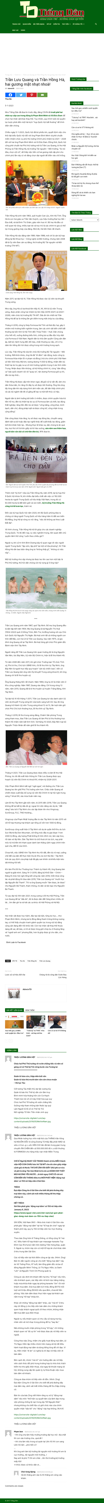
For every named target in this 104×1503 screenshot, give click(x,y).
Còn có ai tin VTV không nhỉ (82, 127)
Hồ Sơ (49, 24)
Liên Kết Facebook (79, 249)
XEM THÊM (29, 1010)
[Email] (42, 95)
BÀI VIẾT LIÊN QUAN (14, 1010)
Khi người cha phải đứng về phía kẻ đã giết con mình (84, 175)
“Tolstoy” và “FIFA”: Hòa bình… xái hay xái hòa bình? (35, 1033)
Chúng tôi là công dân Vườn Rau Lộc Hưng (52, 976)
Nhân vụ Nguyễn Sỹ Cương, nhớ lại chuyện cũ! (85, 147)
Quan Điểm (27, 24)
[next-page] (10, 1040)
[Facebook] (10, 95)
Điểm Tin (56, 24)
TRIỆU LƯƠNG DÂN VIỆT (24, 1057)
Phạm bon (18, 1431)
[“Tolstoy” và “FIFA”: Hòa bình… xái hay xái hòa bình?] (35, 1022)
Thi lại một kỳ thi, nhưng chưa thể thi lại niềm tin (85, 184)
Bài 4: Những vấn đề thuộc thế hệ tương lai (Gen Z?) (85, 166)
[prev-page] (6, 1040)
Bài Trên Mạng (38, 24)
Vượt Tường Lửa (78, 79)
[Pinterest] (32, 95)
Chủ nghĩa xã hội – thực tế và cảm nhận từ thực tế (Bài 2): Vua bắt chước (85, 136)
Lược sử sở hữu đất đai (15, 975)
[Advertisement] (52, 54)
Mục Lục (15, 30)
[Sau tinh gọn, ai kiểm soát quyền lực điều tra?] (14, 1022)
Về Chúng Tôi (78, 24)
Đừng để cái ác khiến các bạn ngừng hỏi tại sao (83, 194)
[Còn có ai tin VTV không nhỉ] (57, 1022)
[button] (96, 24)
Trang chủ (8, 75)
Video (23, 30)
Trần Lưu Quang (44, 961)
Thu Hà (22, 961)
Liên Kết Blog (77, 239)
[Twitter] (21, 95)
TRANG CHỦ (16, 24)
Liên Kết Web (77, 230)
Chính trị (18, 75)
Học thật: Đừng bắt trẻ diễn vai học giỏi (84, 156)
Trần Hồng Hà (32, 961)
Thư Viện (65, 24)
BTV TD (14, 961)
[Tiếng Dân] (52, 10)
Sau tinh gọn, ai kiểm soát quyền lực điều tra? (85, 109)
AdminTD (11, 88)
